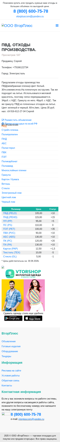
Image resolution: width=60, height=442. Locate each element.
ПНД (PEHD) (10, 217)
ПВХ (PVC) (9, 233)
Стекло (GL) (10, 256)
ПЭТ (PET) (9, 228)
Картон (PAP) (10, 248)
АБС (4, 143)
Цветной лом (9, 197)
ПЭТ (4, 157)
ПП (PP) (7, 221)
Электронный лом (11, 193)
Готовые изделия (11, 346)
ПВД (4, 126)
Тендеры (6, 356)
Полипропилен (10, 134)
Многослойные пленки (14, 170)
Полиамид (7, 166)
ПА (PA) (7, 244)
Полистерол (8, 148)
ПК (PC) (7, 240)
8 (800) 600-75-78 (26, 414)
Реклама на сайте (11, 370)
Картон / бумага (10, 179)
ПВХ (4, 152)
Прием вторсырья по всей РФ (20, 123)
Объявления (9, 341)
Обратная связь (10, 380)
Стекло (6, 188)
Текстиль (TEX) (11, 252)
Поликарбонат (9, 161)
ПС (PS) (7, 225)
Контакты (7, 385)
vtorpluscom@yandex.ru (30, 16)
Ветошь (6, 184)
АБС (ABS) (9, 236)
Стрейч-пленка (10, 130)
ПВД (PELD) (10, 213)
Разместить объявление (18, 120)
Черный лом (8, 202)
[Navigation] (57, 25)
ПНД (4, 139)
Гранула (6, 175)
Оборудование (10, 351)
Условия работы (11, 375)
